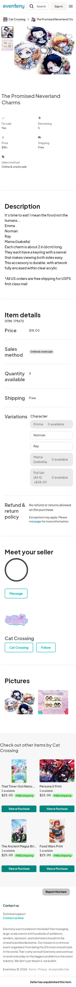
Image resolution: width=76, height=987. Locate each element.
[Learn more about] (16, 570)
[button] (37, 6)
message (35, 521)
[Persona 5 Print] (57, 785)
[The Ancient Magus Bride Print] (19, 845)
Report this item (56, 891)
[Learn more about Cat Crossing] (16, 619)
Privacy (42, 969)
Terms (32, 969)
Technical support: (14, 916)
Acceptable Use (59, 969)
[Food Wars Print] (57, 845)
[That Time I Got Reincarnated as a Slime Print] (19, 785)
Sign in (58, 6)
